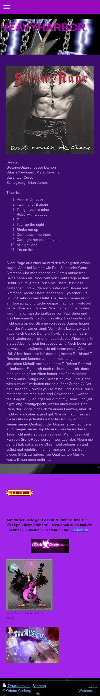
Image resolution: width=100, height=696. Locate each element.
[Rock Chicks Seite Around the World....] (29, 585)
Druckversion (19, 686)
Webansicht (87, 691)
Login (92, 686)
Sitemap (39, 686)
